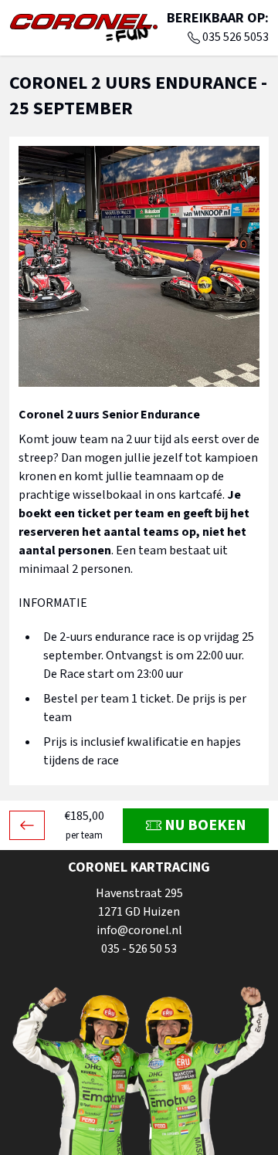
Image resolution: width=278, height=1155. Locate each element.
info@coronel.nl (139, 930)
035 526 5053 (235, 37)
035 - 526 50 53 (139, 948)
